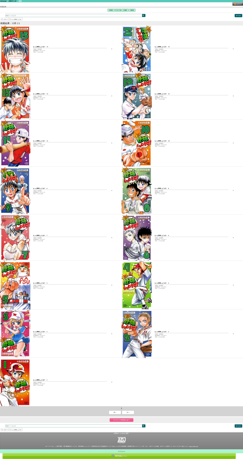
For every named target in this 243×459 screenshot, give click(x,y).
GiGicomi (3, 1)
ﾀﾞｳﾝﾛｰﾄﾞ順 (118, 10)
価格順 (132, 10)
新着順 (111, 10)
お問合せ (116, 433)
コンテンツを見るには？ (121, 420)
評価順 (125, 10)
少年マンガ (12, 1)
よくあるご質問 (124, 433)
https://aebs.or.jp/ (193, 446)
